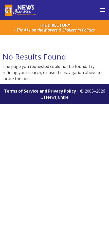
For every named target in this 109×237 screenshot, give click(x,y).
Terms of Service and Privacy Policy (40, 91)
